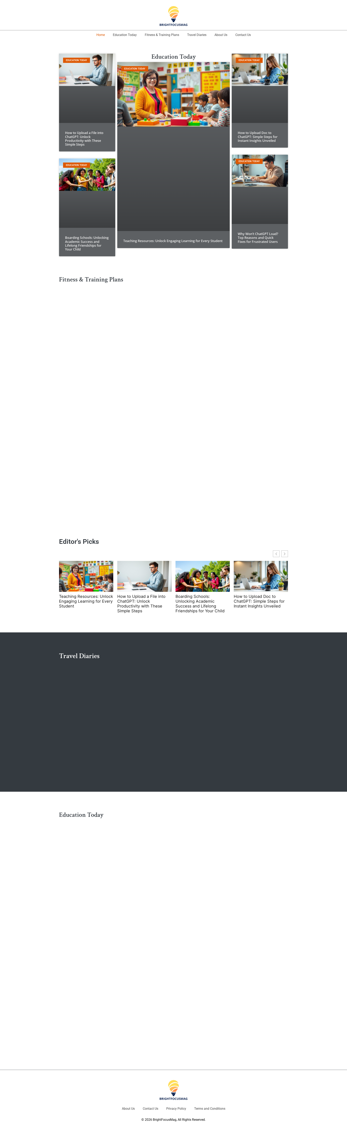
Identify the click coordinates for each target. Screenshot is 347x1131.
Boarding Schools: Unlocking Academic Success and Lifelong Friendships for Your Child (87, 243)
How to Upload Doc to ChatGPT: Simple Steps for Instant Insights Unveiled (258, 137)
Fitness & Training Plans (162, 35)
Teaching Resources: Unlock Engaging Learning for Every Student (172, 241)
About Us (220, 35)
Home (100, 35)
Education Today (125, 35)
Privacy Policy (176, 1109)
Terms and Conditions (209, 1109)
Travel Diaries (196, 35)
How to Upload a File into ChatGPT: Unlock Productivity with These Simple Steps (84, 139)
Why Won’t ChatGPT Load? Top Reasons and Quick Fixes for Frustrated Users (258, 238)
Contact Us (243, 35)
